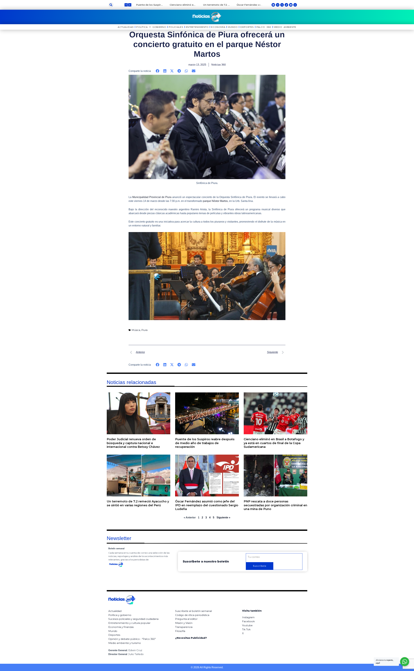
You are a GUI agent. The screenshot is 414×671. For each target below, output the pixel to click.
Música (136, 330)
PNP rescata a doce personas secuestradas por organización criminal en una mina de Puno (275, 505)
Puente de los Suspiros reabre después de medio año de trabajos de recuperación (204, 443)
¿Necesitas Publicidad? (191, 637)
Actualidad (126, 27)
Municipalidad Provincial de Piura (151, 197)
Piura (144, 330)
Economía (218, 27)
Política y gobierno (151, 27)
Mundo (233, 27)
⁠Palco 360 (263, 27)
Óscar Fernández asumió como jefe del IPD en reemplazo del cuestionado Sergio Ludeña (206, 505)
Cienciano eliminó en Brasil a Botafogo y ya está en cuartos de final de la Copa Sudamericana (274, 443)
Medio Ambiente (285, 27)
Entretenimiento (197, 27)
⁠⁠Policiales (176, 27)
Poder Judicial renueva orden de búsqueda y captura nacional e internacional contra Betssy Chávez (133, 443)
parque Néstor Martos (215, 201)
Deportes (247, 27)
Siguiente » (223, 517)
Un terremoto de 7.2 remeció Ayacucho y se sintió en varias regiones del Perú (138, 503)
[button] (111, 4)
